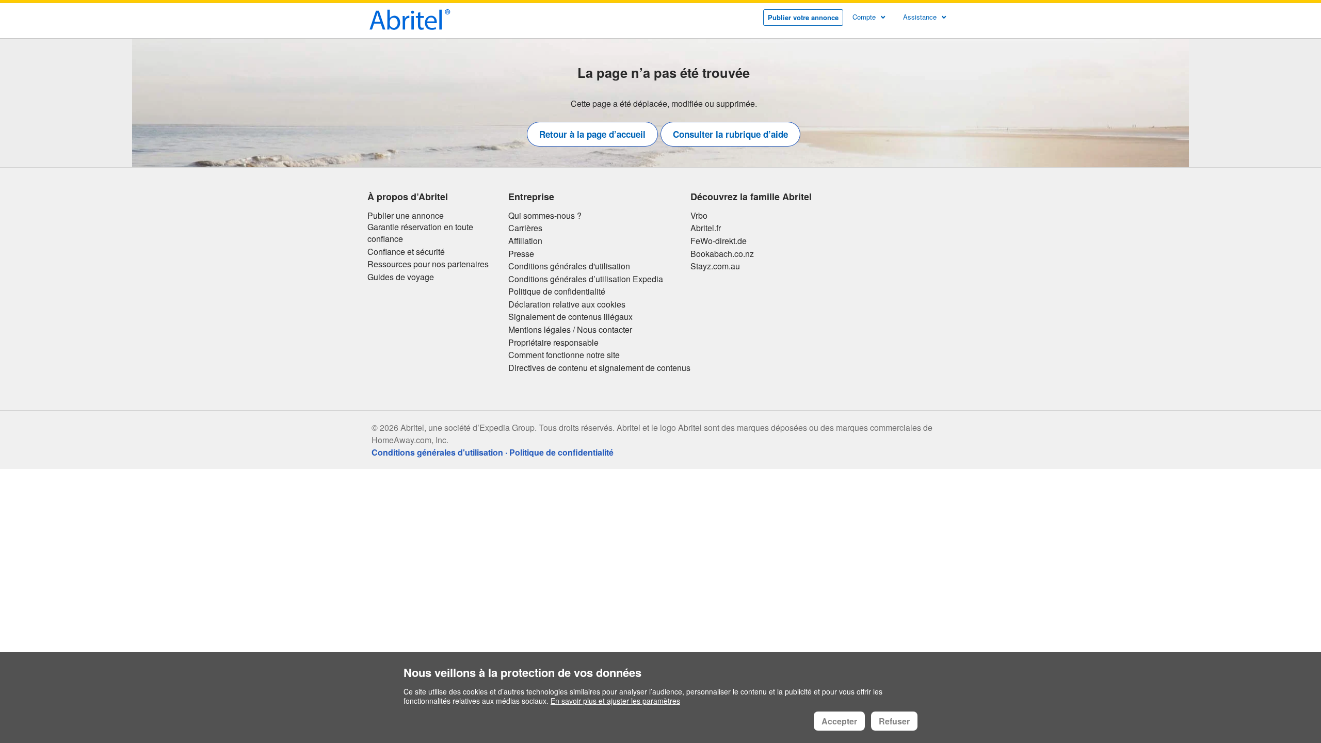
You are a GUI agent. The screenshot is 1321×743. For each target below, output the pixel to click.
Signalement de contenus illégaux (570, 316)
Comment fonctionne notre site (564, 355)
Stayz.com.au (715, 266)
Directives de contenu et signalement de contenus (599, 368)
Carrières (525, 228)
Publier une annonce (405, 215)
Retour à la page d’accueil (592, 134)
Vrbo (698, 215)
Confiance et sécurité (406, 251)
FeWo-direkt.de (718, 241)
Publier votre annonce (803, 17)
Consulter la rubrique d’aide (730, 134)
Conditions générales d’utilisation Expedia (585, 279)
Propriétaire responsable (553, 342)
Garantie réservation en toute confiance (420, 233)
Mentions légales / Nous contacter (570, 329)
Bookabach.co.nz (722, 254)
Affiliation (525, 241)
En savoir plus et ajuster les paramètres (615, 701)
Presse (521, 254)
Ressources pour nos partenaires (428, 264)
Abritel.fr (705, 228)
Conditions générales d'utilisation (569, 266)
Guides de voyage (400, 277)
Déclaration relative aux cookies (566, 304)
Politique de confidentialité (556, 291)
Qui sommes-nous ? (545, 215)
